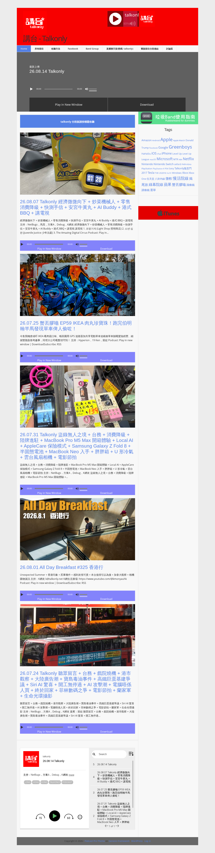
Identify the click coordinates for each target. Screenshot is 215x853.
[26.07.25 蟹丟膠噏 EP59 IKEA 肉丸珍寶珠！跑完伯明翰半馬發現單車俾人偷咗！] (77, 318)
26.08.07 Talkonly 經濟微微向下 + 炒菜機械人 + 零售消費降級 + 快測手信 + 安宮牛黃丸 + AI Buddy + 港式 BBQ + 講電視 (75, 207)
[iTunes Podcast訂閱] (168, 213)
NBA (180, 159)
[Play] (31, 89)
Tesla (151, 172)
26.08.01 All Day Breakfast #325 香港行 (61, 567)
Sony (171, 168)
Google (163, 147)
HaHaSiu (146, 153)
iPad (159, 153)
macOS (153, 159)
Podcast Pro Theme (95, 840)
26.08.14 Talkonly (46, 71)
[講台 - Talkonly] (35, 32)
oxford (177, 164)
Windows (177, 172)
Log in (147, 840)
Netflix (188, 158)
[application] (107, 88)
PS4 (166, 168)
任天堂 (150, 178)
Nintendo (147, 164)
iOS (154, 153)
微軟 (169, 178)
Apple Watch (179, 140)
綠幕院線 (156, 184)
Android (156, 140)
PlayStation (146, 168)
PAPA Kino (186, 164)
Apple (166, 139)
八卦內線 (160, 178)
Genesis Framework (119, 840)
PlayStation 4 (158, 168)
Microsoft (165, 158)
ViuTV (169, 173)
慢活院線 (181, 178)
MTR (175, 159)
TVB (156, 173)
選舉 (153, 190)
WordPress (137, 840)
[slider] (93, 89)
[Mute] (86, 89)
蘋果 (167, 184)
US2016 (162, 173)
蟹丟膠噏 (179, 184)
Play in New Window (68, 104)
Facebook (153, 148)
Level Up (177, 153)
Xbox (185, 172)
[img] (40, 816)
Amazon (146, 140)
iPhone (167, 153)
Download (147, 104)
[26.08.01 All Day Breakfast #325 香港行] (77, 562)
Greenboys (180, 147)
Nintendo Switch (164, 164)
